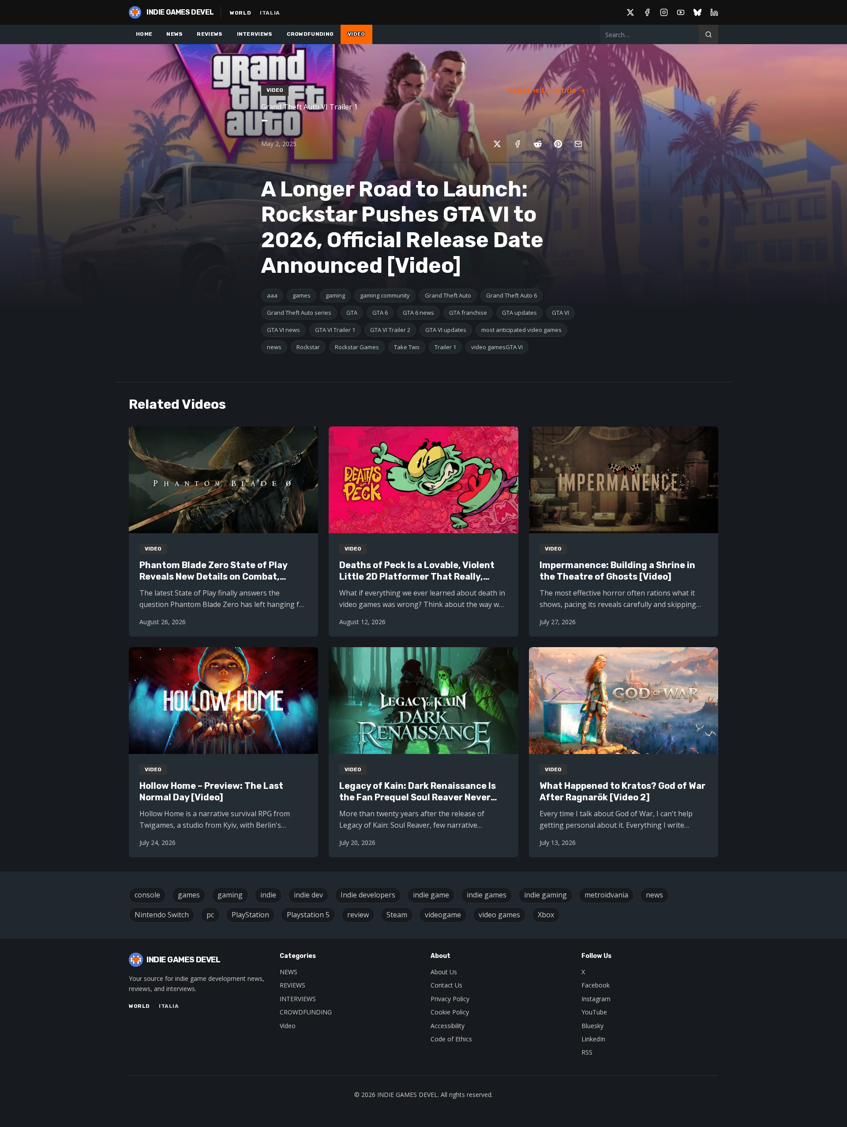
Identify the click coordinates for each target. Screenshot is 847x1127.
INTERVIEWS (255, 34)
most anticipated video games (521, 330)
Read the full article (542, 90)
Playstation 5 (308, 915)
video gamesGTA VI (497, 347)
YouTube (594, 1012)
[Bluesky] (697, 12)
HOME (144, 34)
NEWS (174, 34)
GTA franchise (468, 313)
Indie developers (368, 895)
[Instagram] (664, 12)
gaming (335, 295)
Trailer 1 (445, 347)
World (240, 13)
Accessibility (448, 1025)
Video (288, 1025)
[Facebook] (647, 12)
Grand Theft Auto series (299, 313)
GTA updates (519, 313)
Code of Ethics (451, 1039)
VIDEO (356, 34)
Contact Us (446, 985)
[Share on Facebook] (517, 143)
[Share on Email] (578, 143)
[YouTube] (681, 12)
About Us (444, 972)
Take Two (407, 347)
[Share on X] (497, 143)
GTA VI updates (445, 330)
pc (210, 915)
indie (268, 895)
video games (499, 915)
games (301, 295)
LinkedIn (593, 1039)
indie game (431, 895)
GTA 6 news (418, 313)
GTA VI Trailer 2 (390, 330)
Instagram (596, 999)
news (274, 347)
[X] (630, 12)
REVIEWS (209, 34)
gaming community (385, 295)
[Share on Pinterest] (558, 143)
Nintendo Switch (162, 915)
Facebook (595, 985)
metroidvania (606, 895)
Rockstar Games (357, 347)
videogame (443, 915)
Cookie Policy (450, 1012)
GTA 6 (380, 313)
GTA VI (560, 313)
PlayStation (250, 915)
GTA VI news (283, 330)
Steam (396, 915)
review (358, 915)
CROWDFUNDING (310, 34)
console (147, 895)
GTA (351, 313)
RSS (586, 1052)
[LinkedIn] (714, 12)
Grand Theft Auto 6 (511, 295)
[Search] (708, 34)
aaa (272, 295)
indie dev (308, 895)
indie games (486, 895)
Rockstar (308, 347)
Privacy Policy (450, 999)
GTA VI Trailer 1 (335, 330)
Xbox (546, 915)
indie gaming (545, 895)
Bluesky (592, 1025)
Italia (270, 13)
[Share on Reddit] (537, 143)
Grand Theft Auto (448, 295)
